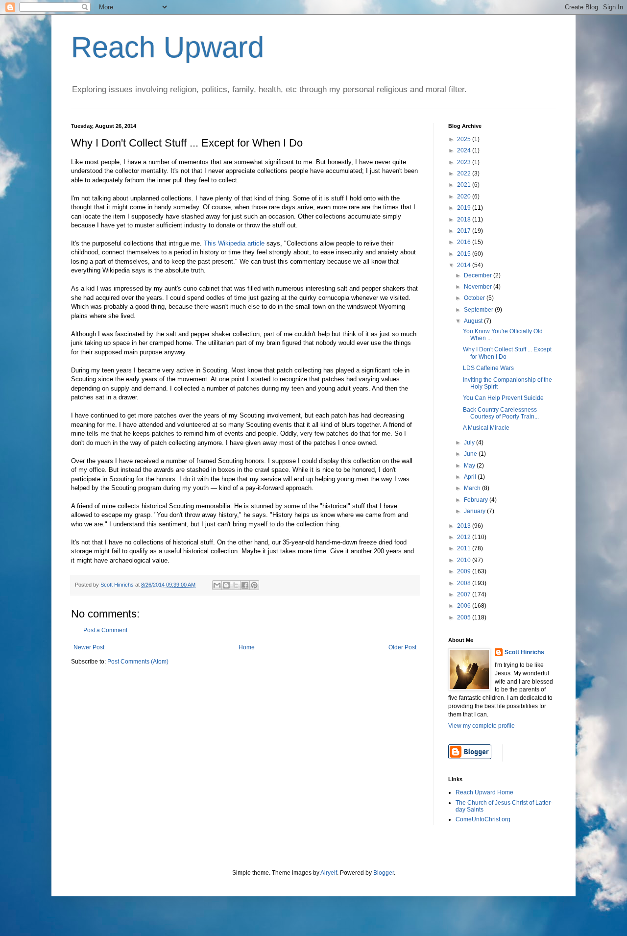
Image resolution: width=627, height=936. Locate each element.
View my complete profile (481, 725)
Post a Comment (105, 630)
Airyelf (328, 872)
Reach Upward (167, 47)
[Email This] (217, 585)
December (478, 275)
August (474, 321)
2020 (464, 196)
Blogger (383, 872)
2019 (464, 207)
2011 (464, 548)
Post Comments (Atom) (138, 661)
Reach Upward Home (484, 792)
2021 (464, 184)
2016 (464, 242)
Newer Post (88, 647)
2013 (464, 525)
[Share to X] (236, 585)
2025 (464, 139)
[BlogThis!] (226, 585)
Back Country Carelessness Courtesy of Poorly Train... (501, 413)
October (475, 298)
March (473, 488)
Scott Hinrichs (524, 652)
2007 (464, 594)
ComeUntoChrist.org (483, 819)
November (478, 286)
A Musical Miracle (486, 427)
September (479, 309)
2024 (464, 150)
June (471, 453)
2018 (464, 219)
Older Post (402, 647)
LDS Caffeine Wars (488, 368)
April (471, 476)
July (470, 442)
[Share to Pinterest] (254, 585)
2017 (464, 230)
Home (247, 647)
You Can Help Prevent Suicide (503, 397)
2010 (464, 560)
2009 (464, 571)
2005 (464, 617)
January (475, 511)
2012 (464, 537)
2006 (464, 605)
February (476, 499)
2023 (464, 162)
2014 (464, 265)
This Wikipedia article (234, 243)
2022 (464, 173)
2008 (464, 583)
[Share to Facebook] (245, 585)
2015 (464, 253)
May (470, 465)
